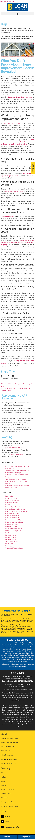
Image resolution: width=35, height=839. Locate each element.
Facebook (7, 816)
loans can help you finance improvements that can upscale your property (17, 242)
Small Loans (9, 544)
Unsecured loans (7, 216)
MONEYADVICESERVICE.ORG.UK (15, 448)
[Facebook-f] (2, 816)
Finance (8, 505)
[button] (17, 13)
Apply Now (26, 836)
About (4, 777)
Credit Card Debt (11, 498)
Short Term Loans (11, 541)
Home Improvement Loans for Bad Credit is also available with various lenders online (17, 142)
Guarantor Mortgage (12, 513)
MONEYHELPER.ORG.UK (23, 681)
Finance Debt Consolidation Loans (17, 507)
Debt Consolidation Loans (10, 742)
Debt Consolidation (12, 500)
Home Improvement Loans (14, 520)
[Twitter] (2, 821)
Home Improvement (12, 515)
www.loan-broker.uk (18, 454)
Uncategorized (10, 546)
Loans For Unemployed (13, 531)
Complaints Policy (7, 802)
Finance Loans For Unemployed (16, 511)
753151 (24, 651)
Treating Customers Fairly (10, 806)
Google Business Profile (11, 827)
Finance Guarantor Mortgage (15, 509)
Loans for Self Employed (13, 528)
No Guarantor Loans (12, 533)
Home (4, 773)
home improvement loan (11, 123)
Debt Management (11, 502)
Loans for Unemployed (9, 763)
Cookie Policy (6, 798)
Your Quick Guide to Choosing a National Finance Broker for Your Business (16, 481)
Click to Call (8, 836)
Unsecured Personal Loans (14, 548)
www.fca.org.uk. (21, 666)
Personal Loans (10, 535)
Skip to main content (7, 1)
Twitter (6, 822)
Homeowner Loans (11, 524)
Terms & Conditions (8, 789)
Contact (4, 785)
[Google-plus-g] (2, 827)
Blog (3, 781)
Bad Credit (9, 496)
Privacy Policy (6, 793)
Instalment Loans (11, 526)
